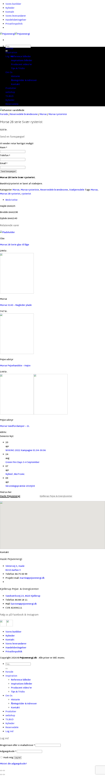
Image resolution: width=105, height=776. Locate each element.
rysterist (26, 194)
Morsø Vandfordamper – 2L (14, 426)
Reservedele (11, 104)
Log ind (18, 758)
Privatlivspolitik (14, 24)
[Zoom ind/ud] (4, 770)
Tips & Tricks (18, 69)
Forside (9, 49)
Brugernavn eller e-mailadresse (17, 745)
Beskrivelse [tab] (11, 200)
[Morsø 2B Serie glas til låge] (7, 233)
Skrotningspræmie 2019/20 (20, 486)
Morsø (43, 114)
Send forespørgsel (8, 171)
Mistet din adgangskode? (13, 764)
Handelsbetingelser (15, 20)
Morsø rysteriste (58, 114)
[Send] (6, 668)
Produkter (10, 88)
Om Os (8, 73)
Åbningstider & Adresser (24, 81)
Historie (15, 77)
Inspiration (11, 53)
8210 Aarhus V (13, 570)
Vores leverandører (15, 16)
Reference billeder (21, 57)
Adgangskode (8, 752)
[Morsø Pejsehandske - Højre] (17, 354)
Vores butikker (13, 4)
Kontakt (9, 12)
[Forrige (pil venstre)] (1, 774)
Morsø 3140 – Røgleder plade (16, 305)
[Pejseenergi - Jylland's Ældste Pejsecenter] (15, 34)
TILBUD (9, 96)
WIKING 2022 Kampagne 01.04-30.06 (25, 451)
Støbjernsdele (76, 190)
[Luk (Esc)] (1, 770)
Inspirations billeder (21, 61)
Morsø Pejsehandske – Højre (15, 366)
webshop (10, 92)
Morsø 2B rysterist (10, 194)
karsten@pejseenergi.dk (24, 604)
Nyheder (9, 8)
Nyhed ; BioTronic (15, 474)
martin (23, 578)
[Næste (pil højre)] (4, 774)
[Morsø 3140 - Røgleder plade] (17, 293)
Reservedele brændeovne (24, 114)
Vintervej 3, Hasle (14, 566)
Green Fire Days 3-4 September (22, 462)
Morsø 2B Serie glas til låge (14, 245)
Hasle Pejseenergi (10, 496)
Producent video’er (21, 65)
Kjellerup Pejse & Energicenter (56, 496)
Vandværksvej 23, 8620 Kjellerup (22, 596)
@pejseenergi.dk (36, 578)
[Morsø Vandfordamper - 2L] (34, 414)
